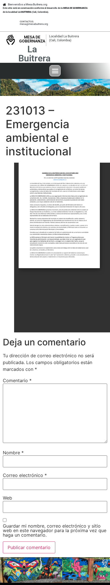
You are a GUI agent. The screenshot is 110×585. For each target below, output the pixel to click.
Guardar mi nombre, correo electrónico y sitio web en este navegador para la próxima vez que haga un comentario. (54, 530)
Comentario (17, 380)
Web (7, 498)
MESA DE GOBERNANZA (32, 39)
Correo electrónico (25, 475)
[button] (55, 70)
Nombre (13, 452)
